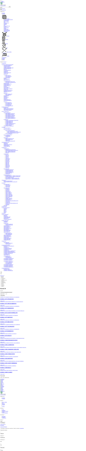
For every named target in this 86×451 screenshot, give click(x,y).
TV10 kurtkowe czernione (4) (8, 259)
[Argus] (1, 381)
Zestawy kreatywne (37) (5, 268)
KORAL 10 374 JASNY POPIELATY (9, 312)
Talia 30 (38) (7, 197)
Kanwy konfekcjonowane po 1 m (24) (13, 132)
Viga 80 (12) (7, 204)
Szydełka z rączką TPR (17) (10, 124)
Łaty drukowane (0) (8, 102)
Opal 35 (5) (7, 167)
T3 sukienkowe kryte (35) (7, 249)
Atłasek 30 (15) (8, 158)
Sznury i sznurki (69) (5, 214)
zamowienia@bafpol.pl (3, 426)
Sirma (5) (5, 211)
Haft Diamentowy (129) (5, 142)
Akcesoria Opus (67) (7, 66)
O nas (3, 409)
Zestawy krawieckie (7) (7, 99)
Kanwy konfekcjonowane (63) (10, 130)
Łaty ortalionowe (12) (9, 103)
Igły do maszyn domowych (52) (10, 81)
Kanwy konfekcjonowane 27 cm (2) (13, 131)
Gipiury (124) (6, 73)
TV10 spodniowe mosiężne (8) (8, 265)
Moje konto (3, 416)
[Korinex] (1, 385)
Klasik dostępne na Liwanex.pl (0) (10, 149)
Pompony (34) (6, 89)
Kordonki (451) (4, 147)
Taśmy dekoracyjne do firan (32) (8, 109)
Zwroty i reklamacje (5, 412)
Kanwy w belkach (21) (9, 133)
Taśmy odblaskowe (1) (7, 229)
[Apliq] (1, 380)
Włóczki (3, 406)
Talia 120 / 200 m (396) (9, 195)
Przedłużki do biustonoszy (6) (8, 90)
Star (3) (5, 212)
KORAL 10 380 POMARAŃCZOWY (9, 340)
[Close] (0, 443)
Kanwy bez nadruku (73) (7, 129)
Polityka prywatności (5, 411)
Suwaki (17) (5, 246)
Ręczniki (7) (4, 213)
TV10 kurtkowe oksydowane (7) (8, 264)
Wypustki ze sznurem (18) (7, 219)
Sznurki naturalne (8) (7, 217)
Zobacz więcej (2, 305)
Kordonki (3, 58)
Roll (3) (5, 210)
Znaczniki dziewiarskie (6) (7, 100)
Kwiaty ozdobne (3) (7, 87)
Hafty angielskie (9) (7, 79)
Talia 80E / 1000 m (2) (9, 198)
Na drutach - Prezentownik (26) (8, 270)
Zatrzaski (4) (6, 98)
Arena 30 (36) (8, 185)
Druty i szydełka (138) (5, 111)
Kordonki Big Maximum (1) (10, 169)
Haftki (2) (5, 78)
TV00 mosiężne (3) (8, 256)
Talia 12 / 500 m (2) (8, 193)
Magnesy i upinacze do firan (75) (8, 108)
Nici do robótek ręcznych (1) (10, 177)
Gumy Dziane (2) (8, 75)
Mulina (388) (6, 137)
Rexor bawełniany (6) (9, 172)
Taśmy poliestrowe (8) (9, 234)
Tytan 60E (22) (8, 202)
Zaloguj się (3, 417)
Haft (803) (3, 127)
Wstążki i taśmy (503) (5, 220)
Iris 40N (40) (7, 189)
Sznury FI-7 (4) (6, 218)
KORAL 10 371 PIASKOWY (7, 299)
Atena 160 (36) (8, 186)
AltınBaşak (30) (6, 148)
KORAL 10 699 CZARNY (6, 372)
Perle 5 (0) (7, 152)
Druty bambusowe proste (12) (10, 116)
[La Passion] (2, 386)
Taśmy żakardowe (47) (7, 235)
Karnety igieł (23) (6, 83)
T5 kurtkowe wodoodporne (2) (8, 253)
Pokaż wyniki (2, 447)
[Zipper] (1, 390)
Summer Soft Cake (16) (9, 243)
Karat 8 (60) (7, 160)
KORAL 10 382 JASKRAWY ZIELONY (9, 349)
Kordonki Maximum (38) (9, 170)
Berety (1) (5, 69)
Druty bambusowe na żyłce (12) (10, 115)
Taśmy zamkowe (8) (7, 254)
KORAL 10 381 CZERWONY (7, 344)
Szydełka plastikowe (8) (9, 122)
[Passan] (1, 388)
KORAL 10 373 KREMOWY (7, 308)
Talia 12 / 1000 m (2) (9, 192)
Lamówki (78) (6, 223)
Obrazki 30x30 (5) (6, 145)
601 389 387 (2, 425)
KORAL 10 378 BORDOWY (7, 331)
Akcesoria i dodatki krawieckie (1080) (7, 64)
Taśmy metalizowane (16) (7, 228)
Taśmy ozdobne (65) (7, 231)
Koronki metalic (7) (6, 84)
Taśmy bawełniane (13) (7, 226)
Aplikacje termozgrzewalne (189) (8, 67)
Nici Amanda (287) (6, 184)
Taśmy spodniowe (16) (7, 232)
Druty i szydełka (4, 402)
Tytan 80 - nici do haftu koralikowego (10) (12, 203)
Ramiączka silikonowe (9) (7, 91)
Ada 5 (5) (7, 157)
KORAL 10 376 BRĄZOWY (6, 321)
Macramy (3, 404)
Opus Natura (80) (6, 168)
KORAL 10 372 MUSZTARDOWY (8, 303)
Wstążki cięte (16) (6, 237)
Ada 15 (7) (7, 155)
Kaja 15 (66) (7, 159)
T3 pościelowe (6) (6, 247)
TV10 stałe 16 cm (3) (9, 263)
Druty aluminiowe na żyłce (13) (10, 113)
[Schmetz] (1, 389)
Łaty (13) (5, 101)
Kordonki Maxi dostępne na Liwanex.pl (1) (12, 150)
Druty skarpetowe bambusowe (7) (10, 118)
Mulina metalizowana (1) (9, 139)
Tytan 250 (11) (8, 201)
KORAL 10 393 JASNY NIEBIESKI (8, 363)
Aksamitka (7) (6, 221)
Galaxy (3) (5, 208)
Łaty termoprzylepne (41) (9, 105)
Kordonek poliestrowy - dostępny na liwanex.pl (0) (13, 176)
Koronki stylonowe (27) (7, 85)
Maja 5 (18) (7, 162)
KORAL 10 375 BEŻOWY (6, 317)
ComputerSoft (22, 428)
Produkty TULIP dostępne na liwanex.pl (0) (12, 120)
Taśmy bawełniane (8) (9, 233)
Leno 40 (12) (7, 190)
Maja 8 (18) (7, 163)
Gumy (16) (5, 74)
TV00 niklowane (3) (9, 257)
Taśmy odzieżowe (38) (7, 230)
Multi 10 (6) (7, 164)
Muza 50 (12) (8, 166)
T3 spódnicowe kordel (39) (8, 248)
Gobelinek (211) (8, 136)
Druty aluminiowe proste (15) (10, 114)
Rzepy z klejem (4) (8, 94)
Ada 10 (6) (7, 154)
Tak (1, 272)
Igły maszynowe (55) (7, 80)
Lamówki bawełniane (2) (9, 224)
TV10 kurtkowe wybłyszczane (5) (9, 258)
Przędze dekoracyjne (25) (5, 207)
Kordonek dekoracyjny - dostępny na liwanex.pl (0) (13, 175)
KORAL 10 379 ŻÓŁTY (6, 335)
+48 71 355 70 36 (2, 5)
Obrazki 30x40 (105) (7, 146)
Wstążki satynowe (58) (7, 239)
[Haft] (1, 384)
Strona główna (4, 57)
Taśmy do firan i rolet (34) (7, 110)
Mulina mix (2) (8, 140)
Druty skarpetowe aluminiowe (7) (10, 117)
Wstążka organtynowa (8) (7, 236)
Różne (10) (5, 215)
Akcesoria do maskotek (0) (8, 65)
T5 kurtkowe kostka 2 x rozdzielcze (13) (9, 250)
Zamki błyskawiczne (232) (6, 245)
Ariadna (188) (8, 135)
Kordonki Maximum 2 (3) (9, 171)
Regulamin (3, 410)
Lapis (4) (5, 209)
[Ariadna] (1, 382)
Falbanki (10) (6, 71)
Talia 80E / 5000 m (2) (9, 199)
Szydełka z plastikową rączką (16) (10, 123)
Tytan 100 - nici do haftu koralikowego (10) (12, 200)
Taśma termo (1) (6, 97)
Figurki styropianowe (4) (7, 72)
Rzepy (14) (5, 93)
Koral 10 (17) (8, 161)
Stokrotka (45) (8, 173)
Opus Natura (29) (6, 242)
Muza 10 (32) (8, 165)
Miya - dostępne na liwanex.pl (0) (10, 151)
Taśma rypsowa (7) (6, 225)
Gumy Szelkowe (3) (8, 76)
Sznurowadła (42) (6, 95)
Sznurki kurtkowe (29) (7, 216)
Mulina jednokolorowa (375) (10, 138)
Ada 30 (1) (7, 156)
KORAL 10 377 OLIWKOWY (7, 326)
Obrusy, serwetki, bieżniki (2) (8, 88)
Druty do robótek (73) (7, 112)
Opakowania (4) (4, 206)
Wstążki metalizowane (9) (7, 238)
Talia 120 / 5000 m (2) (9, 196)
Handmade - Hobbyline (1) (8, 269)
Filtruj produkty (3, 295)
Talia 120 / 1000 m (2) (9, 194)
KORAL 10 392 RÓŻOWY (6, 358)
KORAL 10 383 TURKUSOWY (7, 353)
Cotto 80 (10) (8, 188)
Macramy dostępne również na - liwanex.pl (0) (10, 181)
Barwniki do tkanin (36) (7, 68)
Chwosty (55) (6, 107)
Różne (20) (5, 205)
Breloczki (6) (6, 143)
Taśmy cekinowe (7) (7, 227)
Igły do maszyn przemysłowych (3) (11, 82)
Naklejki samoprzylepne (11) (8, 144)
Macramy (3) (4, 180)
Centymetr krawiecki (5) (7, 70)
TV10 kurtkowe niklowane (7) (8, 261)
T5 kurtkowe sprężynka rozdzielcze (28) (9, 252)
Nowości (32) (4, 63)
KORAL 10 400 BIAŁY (5, 367)
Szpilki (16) (5, 96)
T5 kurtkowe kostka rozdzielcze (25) (9, 251)
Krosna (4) (5, 86)
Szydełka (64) (6, 119)
